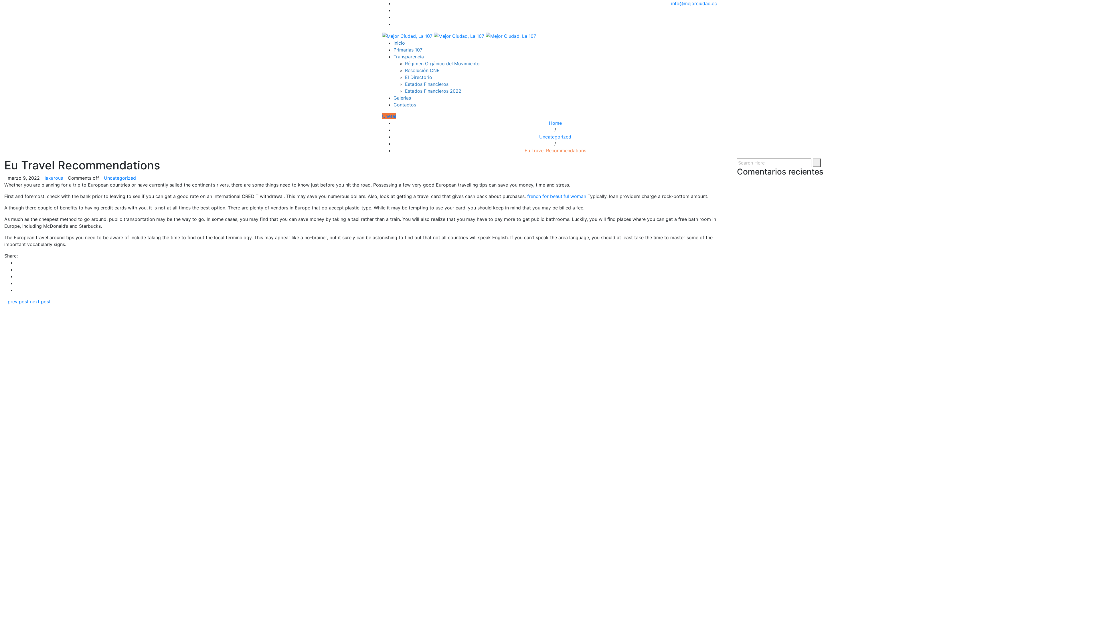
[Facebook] (395, 3)
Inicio (399, 43)
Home (555, 123)
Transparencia (409, 57)
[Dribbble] (395, 24)
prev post (18, 301)
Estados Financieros (426, 84)
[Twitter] (395, 10)
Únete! (389, 116)
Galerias (402, 98)
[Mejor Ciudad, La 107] (459, 35)
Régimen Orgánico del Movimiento (442, 63)
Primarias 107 (408, 50)
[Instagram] (395, 17)
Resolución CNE (422, 70)
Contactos (405, 105)
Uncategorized (555, 137)
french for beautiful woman (556, 196)
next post (40, 301)
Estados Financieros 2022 (433, 91)
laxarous (54, 178)
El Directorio (418, 77)
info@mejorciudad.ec (694, 3)
